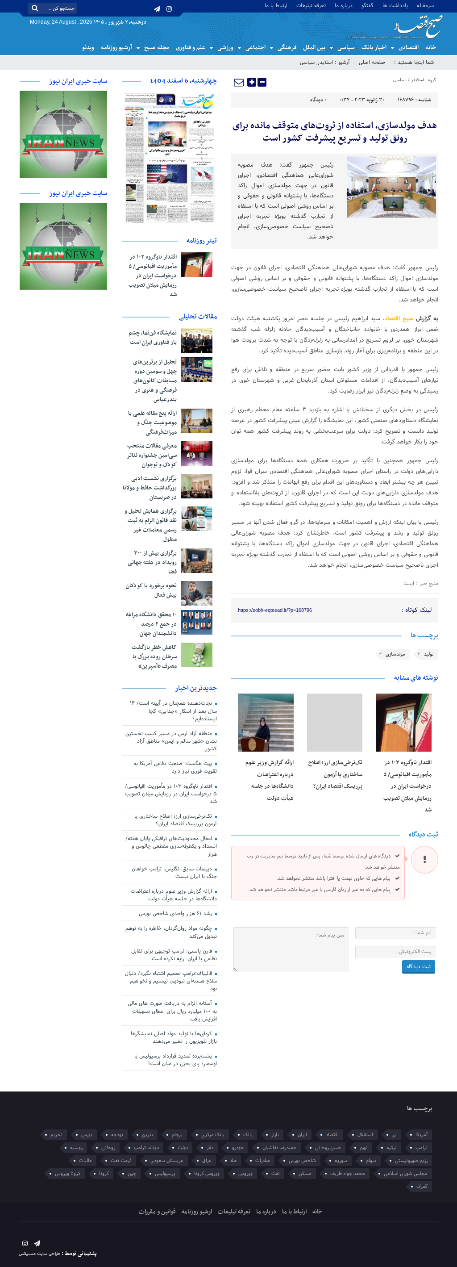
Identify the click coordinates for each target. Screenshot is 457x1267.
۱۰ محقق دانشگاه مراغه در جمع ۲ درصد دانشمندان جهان (151, 624)
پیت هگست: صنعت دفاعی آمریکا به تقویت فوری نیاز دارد (175, 767)
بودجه (117, 1135)
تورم (364, 1148)
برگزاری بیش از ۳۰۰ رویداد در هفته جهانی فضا (152, 562)
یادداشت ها (395, 5)
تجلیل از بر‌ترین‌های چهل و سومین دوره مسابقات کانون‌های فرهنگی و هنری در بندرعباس (155, 381)
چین (132, 1174)
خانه (430, 47)
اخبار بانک (373, 47)
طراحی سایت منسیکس (39, 1254)
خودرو (238, 1148)
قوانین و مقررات (157, 1212)
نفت (275, 1174)
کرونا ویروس (67, 1174)
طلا (233, 1161)
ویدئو (88, 47)
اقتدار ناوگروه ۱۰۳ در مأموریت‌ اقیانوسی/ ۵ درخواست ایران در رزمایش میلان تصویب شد (407, 786)
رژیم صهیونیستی (411, 1161)
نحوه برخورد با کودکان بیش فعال (151, 590)
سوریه (341, 1161)
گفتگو (367, 5)
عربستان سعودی (166, 1161)
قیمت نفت (121, 1161)
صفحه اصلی (372, 62)
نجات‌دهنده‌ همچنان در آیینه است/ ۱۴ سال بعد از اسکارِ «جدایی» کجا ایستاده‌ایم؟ (173, 711)
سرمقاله (425, 5)
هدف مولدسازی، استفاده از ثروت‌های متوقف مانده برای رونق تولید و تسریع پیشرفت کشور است (335, 132)
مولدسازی (395, 654)
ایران (302, 1135)
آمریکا (421, 1135)
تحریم (56, 1135)
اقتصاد (332, 1135)
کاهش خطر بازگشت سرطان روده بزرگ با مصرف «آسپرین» (154, 657)
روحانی (108, 1148)
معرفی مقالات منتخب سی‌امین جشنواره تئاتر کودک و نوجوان (152, 455)
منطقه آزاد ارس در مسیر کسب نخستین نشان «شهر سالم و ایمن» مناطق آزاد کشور (171, 741)
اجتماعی (255, 47)
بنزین (147, 1135)
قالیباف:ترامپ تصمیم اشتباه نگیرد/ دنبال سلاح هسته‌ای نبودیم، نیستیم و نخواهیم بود (171, 981)
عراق (207, 1161)
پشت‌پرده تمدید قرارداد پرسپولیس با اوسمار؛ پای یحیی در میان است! (175, 1060)
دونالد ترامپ (146, 1148)
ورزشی (225, 47)
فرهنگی (287, 47)
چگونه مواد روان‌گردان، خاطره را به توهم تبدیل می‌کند (171, 932)
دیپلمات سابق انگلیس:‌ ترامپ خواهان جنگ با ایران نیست (174, 873)
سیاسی (346, 47)
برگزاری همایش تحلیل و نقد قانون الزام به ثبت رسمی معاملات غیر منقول (151, 525)
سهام (371, 1161)
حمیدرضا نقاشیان (279, 1148)
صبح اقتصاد (399, 319)
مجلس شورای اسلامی (406, 1174)
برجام (177, 1135)
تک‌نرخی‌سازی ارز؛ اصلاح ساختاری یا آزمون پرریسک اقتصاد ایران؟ (335, 774)
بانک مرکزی (212, 1135)
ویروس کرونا (207, 1174)
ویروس (245, 1174)
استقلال (365, 1135)
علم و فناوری (190, 47)
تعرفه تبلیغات (311, 5)
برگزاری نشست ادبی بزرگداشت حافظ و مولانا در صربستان (150, 488)
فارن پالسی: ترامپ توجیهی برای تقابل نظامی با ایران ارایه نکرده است (174, 955)
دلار (210, 1148)
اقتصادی (409, 47)
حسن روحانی (328, 1148)
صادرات (262, 1161)
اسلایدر (325, 62)
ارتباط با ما (276, 5)
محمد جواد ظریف (347, 1174)
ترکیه (391, 1148)
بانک (248, 1135)
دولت (183, 1148)
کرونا (104, 1174)
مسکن (305, 1174)
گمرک (422, 1187)
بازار (275, 1135)
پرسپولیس (165, 1174)
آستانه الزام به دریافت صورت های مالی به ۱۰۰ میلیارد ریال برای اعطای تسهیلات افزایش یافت (172, 1011)
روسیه (76, 1148)
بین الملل (314, 47)
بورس (86, 1135)
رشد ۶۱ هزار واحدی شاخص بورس (176, 913)
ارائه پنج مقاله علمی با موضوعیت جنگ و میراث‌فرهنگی (152, 423)
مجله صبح (156, 47)
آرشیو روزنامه (116, 47)
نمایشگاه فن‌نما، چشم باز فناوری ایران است (153, 337)
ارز (394, 1135)
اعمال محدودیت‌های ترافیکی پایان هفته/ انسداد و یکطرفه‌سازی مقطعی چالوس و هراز (171, 846)
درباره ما (344, 5)
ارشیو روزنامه (197, 1212)
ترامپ (421, 1148)
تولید (429, 654)
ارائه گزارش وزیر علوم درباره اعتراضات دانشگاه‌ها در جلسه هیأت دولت (174, 895)
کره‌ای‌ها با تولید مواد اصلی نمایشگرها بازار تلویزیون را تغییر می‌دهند (174, 1037)
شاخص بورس (302, 1161)
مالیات (85, 1161)
